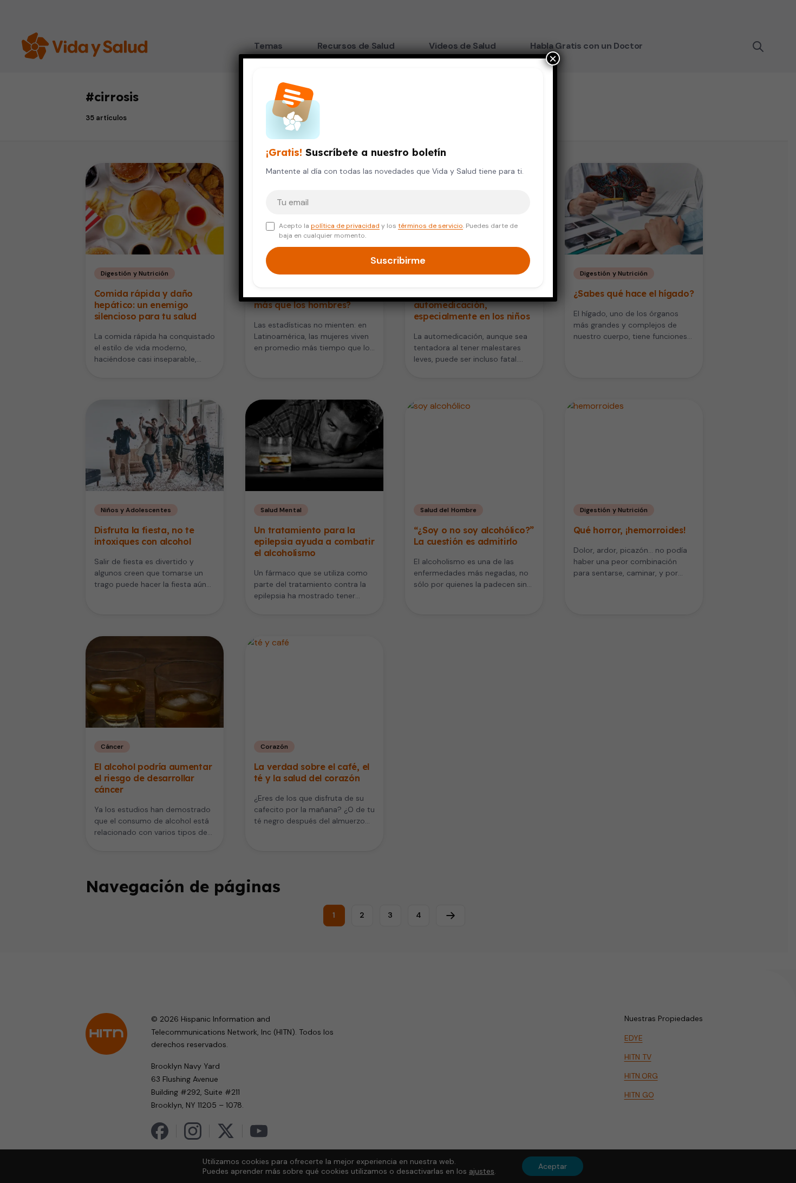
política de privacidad (345, 225)
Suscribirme (398, 260)
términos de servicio (430, 225)
